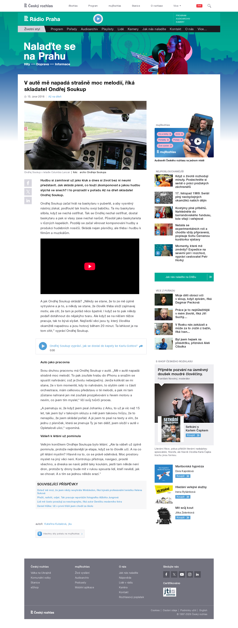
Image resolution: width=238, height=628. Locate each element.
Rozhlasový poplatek (131, 597)
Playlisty (108, 29)
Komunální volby (41, 577)
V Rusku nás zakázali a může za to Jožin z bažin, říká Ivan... (193, 328)
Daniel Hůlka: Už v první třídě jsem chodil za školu (65, 506)
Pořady (72, 29)
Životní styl (32, 29)
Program (93, 6)
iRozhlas (73, 6)
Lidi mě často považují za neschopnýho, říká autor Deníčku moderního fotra (79, 501)
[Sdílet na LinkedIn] (28, 200)
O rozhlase (157, 6)
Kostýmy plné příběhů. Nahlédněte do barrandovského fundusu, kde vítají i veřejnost (193, 213)
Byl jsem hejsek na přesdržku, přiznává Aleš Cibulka (192, 343)
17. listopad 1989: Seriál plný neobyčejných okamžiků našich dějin (192, 197)
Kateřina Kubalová (55, 523)
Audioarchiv (183, 19)
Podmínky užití (188, 610)
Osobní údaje (170, 610)
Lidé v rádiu (126, 582)
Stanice (136, 6)
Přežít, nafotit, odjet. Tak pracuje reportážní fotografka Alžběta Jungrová (78, 497)
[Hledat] (209, 6)
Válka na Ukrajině (41, 572)
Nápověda (125, 577)
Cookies (155, 610)
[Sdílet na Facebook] (28, 183)
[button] (140, 346)
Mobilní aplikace (84, 587)
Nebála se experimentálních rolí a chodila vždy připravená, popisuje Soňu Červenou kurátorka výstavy (192, 232)
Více (202, 29)
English (203, 610)
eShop (35, 587)
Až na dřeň (54, 96)
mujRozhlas (115, 6)
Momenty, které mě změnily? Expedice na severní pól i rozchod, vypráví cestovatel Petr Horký (191, 253)
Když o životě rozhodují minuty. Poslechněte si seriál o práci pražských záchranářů (192, 181)
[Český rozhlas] (38, 6)
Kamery (180, 22)
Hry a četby (163, 134)
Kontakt (175, 29)
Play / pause (43, 346)
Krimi (178, 134)
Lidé (121, 29)
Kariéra (123, 587)
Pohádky (162, 140)
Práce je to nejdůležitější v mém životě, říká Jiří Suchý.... (192, 313)
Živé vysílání (164, 146)
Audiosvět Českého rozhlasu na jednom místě (179, 160)
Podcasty (80, 582)
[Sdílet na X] (28, 191)
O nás (189, 29)
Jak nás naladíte (154, 29)
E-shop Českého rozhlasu (174, 361)
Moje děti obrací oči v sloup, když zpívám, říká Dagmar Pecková (193, 299)
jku (70, 523)
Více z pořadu (165, 290)
